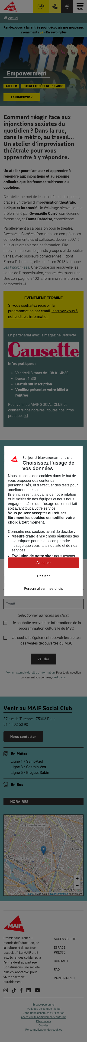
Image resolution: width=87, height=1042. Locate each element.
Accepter (43, 563)
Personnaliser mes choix (43, 588)
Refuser (43, 576)
